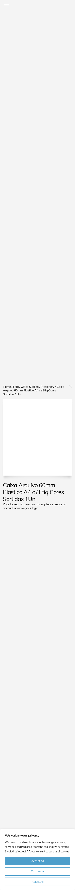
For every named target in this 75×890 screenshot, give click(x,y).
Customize (37, 871)
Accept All (37, 861)
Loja (16, 387)
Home (7, 387)
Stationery (47, 387)
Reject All (37, 881)
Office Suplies (29, 387)
